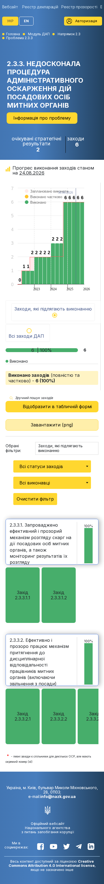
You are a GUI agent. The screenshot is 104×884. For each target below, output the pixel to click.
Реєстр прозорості (79, 6)
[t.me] (78, 846)
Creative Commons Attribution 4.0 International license (52, 863)
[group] (11, 6)
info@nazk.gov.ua (58, 796)
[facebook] (40, 846)
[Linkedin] (91, 846)
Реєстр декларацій (40, 6)
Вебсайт (10, 6)
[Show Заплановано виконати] (47, 197)
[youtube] (53, 846)
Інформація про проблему (42, 118)
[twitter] (66, 846)
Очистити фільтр (35, 499)
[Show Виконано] (35, 208)
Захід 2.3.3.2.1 (23, 716)
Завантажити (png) (52, 425)
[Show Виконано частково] (43, 202)
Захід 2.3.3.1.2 (59, 595)
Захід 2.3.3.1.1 (22, 595)
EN (26, 21)
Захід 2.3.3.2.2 (58, 716)
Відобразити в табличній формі (57, 406)
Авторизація (86, 21)
